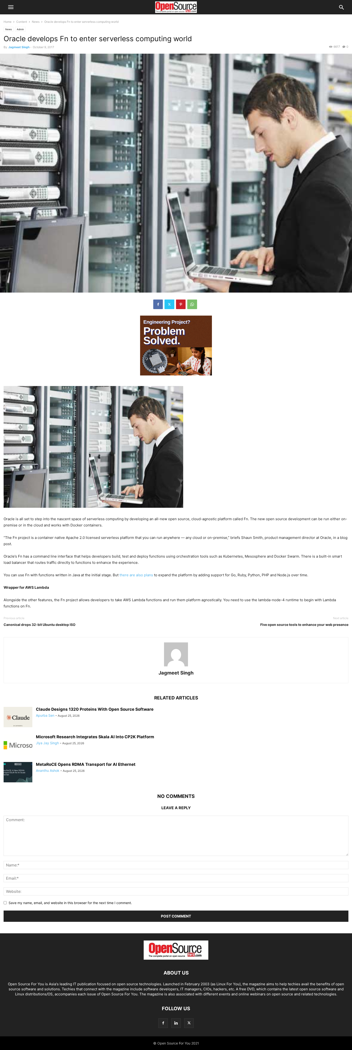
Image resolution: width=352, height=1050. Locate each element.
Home (7, 21)
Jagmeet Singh (18, 47)
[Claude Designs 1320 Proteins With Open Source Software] (18, 717)
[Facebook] (158, 304)
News (36, 21)
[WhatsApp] (192, 304)
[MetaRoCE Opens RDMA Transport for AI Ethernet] (18, 773)
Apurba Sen (45, 715)
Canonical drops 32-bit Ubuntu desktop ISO (39, 625)
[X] (169, 304)
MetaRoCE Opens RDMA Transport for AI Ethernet (86, 764)
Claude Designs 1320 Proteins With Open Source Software (94, 709)
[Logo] (176, 958)
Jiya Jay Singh (47, 743)
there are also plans (136, 575)
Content (21, 21)
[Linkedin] (176, 1023)
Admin (20, 29)
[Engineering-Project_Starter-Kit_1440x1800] (176, 379)
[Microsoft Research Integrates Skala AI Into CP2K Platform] (18, 745)
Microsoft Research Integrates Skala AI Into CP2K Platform (95, 736)
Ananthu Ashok (47, 770)
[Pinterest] (181, 304)
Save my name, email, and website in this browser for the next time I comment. (70, 903)
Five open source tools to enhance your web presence (304, 625)
